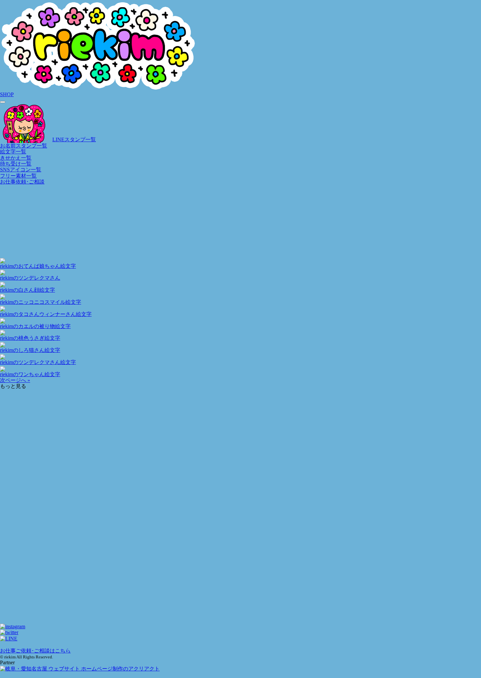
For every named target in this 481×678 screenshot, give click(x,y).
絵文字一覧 (13, 151)
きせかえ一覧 (15, 158)
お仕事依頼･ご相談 (22, 181)
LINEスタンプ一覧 (74, 139)
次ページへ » (15, 380)
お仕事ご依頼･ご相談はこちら (35, 650)
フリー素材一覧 (18, 176)
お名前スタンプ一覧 (23, 145)
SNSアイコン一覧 (20, 169)
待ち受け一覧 (15, 163)
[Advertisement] (196, 428)
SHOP (7, 94)
